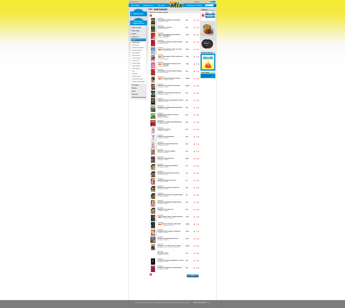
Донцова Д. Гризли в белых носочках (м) (168, 187)
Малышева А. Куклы (162, 253)
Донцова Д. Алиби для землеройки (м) (167, 165)
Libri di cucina (135, 60)
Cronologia (210, 16)
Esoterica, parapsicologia (138, 81)
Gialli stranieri (135, 45)
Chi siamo (161, 5)
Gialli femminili (136, 42)
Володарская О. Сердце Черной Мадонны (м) (169, 122)
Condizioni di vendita (194, 5)
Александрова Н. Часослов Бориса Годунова (169, 71)
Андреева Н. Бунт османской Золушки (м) (168, 85)
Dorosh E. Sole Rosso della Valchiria (171, 223)
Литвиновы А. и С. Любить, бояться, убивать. (169, 245)
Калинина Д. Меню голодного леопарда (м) (168, 231)
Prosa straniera (136, 68)
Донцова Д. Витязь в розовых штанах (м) (168, 173)
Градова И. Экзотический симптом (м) (167, 143)
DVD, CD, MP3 (137, 27)
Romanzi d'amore (136, 76)
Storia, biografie (136, 52)
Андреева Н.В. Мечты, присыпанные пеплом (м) (170, 100)
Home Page (135, 5)
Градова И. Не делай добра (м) (165, 136)
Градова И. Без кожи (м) (163, 129)
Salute (134, 33)
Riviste (135, 88)
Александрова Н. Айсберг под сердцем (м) (168, 20)
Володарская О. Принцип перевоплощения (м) (169, 107)
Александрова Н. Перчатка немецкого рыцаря (169, 41)
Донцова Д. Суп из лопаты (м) (165, 209)
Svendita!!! (134, 73)
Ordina (192, 275)
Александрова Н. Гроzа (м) (164, 27)
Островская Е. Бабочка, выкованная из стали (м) (170, 260)
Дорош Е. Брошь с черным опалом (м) (172, 216)
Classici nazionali (136, 58)
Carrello (210, 14)
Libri (134, 40)
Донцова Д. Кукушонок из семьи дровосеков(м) (170, 194)
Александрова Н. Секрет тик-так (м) (171, 49)
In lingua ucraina (136, 63)
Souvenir (135, 94)
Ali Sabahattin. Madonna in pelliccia (171, 78)
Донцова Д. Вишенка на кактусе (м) (166, 180)
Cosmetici (136, 85)
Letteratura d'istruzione (137, 79)
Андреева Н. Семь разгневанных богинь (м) (169, 92)
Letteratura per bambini (138, 47)
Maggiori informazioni (200, 302)
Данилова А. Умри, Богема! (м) (165, 158)
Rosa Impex (136, 30)
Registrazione (135, 1)
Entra (198, 1)
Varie (133, 71)
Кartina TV (136, 36)
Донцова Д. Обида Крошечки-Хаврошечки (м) (169, 202)
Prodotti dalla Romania (139, 97)
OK (209, 302)
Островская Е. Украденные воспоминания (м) (169, 267)
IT (212, 1)
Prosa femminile (136, 66)
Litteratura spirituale (137, 50)
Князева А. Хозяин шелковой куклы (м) (167, 238)
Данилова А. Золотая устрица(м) (166, 151)
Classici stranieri (136, 55)
